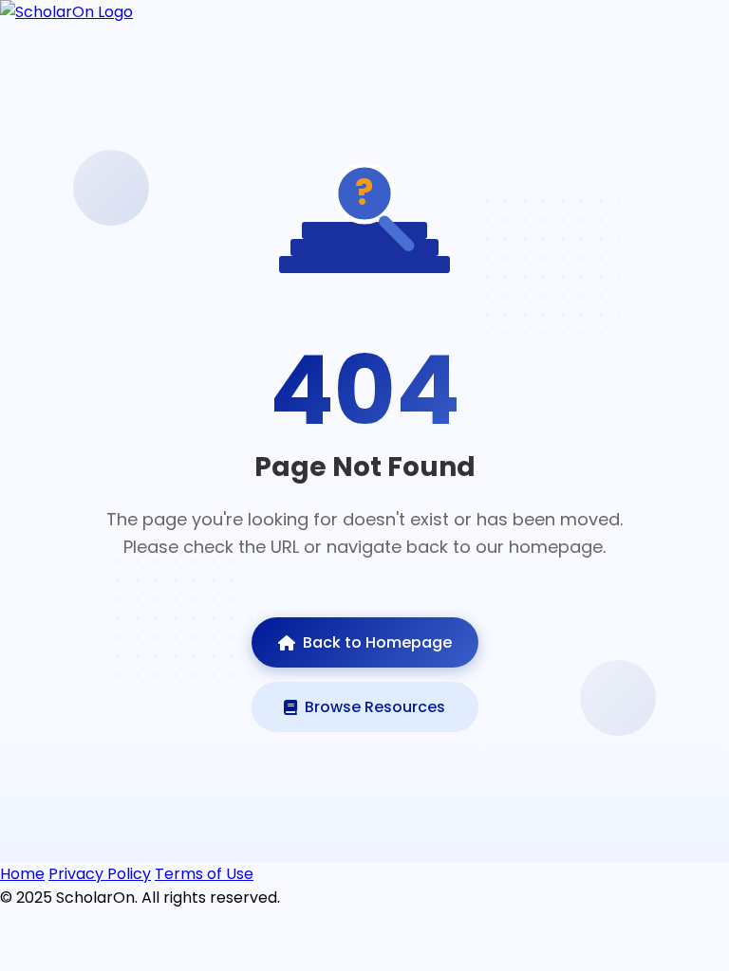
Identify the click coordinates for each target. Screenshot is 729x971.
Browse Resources (375, 707)
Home (22, 874)
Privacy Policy (99, 874)
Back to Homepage (377, 642)
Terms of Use (204, 874)
